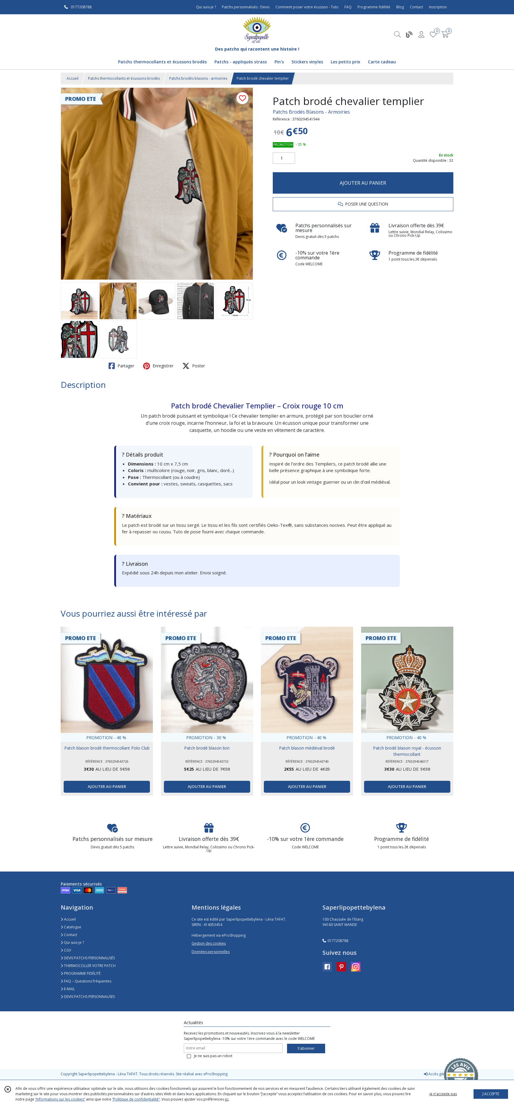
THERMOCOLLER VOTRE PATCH (89, 965)
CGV (67, 950)
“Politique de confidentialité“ (136, 1099)
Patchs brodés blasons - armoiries (198, 78)
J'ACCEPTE (490, 1093)
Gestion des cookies (209, 943)
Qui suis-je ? (73, 942)
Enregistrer (162, 366)
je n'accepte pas (443, 1093)
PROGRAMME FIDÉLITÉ (82, 973)
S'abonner (306, 1048)
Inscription (438, 7)
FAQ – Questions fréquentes (87, 981)
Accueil (73, 78)
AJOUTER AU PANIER (363, 183)
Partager (125, 366)
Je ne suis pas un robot (213, 1055)
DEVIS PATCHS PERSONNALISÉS (89, 957)
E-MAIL (69, 988)
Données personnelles (211, 951)
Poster (198, 366)
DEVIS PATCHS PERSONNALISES (89, 996)
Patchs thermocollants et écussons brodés (124, 78)
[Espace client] (421, 34)
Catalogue (72, 927)
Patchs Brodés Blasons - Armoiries (311, 112)
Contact (416, 7)
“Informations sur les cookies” (60, 1099)
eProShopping (215, 1073)
